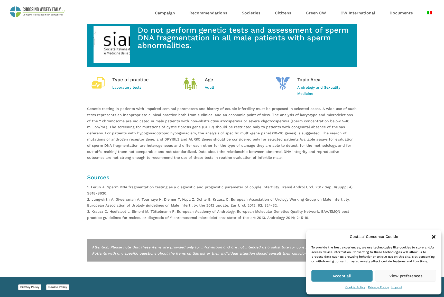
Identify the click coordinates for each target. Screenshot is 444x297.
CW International (357, 13)
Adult (209, 87)
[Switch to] (429, 16)
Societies (251, 13)
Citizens (283, 13)
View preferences (405, 276)
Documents (401, 13)
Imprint (396, 287)
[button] (433, 236)
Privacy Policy (378, 287)
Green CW (316, 13)
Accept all (341, 276)
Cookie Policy (355, 287)
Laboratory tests (126, 87)
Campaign (165, 13)
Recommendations (208, 13)
